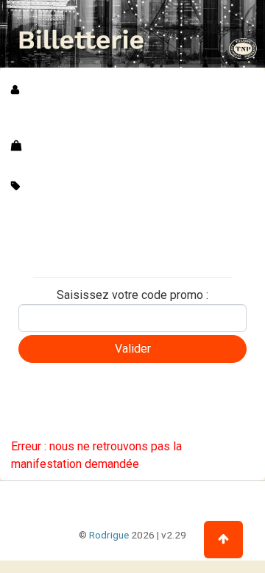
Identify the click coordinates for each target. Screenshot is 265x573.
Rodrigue (109, 535)
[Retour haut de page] (223, 539)
